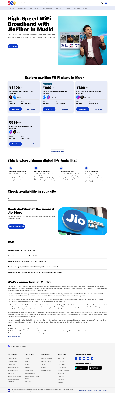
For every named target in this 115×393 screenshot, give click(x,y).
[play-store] (81, 368)
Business (39, 3)
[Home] (9, 346)
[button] (102, 3)
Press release (82, 390)
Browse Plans (22, 8)
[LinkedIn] (92, 358)
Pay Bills (67, 8)
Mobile (23, 3)
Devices (58, 8)
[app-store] (95, 368)
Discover (11, 8)
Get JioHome (34, 8)
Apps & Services (47, 8)
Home (31, 3)
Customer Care (50, 3)
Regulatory (89, 390)
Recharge (77, 8)
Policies (95, 390)
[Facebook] (84, 358)
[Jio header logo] (12, 3)
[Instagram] (80, 358)
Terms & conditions (103, 390)
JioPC (85, 8)
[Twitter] (76, 358)
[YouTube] (88, 358)
